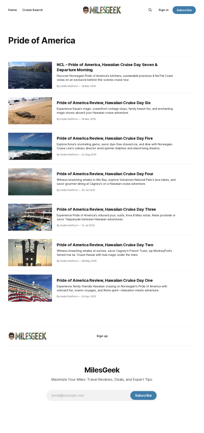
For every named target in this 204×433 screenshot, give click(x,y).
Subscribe (184, 10)
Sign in (164, 10)
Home (12, 10)
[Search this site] (150, 10)
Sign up (102, 336)
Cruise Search (32, 10)
